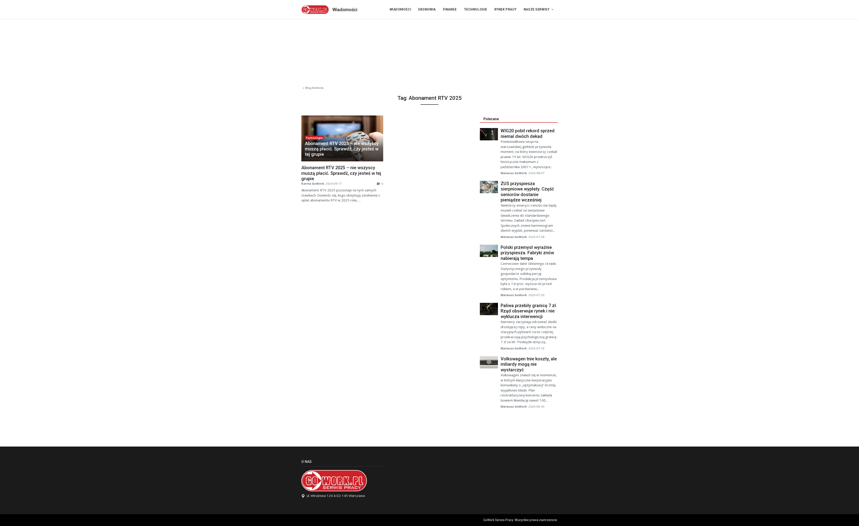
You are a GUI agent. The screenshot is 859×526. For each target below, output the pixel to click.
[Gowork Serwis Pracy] (315, 9)
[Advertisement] (429, 50)
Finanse (450, 9)
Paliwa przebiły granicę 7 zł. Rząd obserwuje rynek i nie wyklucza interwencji (529, 311)
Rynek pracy (505, 9)
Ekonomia (427, 9)
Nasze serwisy (536, 9)
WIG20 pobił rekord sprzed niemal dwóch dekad (528, 133)
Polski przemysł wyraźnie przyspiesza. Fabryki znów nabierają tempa (527, 253)
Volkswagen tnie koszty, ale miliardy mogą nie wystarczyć (529, 364)
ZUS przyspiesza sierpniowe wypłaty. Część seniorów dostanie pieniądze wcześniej (527, 192)
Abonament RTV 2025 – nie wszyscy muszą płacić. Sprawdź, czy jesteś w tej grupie (342, 149)
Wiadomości (344, 9)
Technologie (475, 9)
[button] (342, 149)
